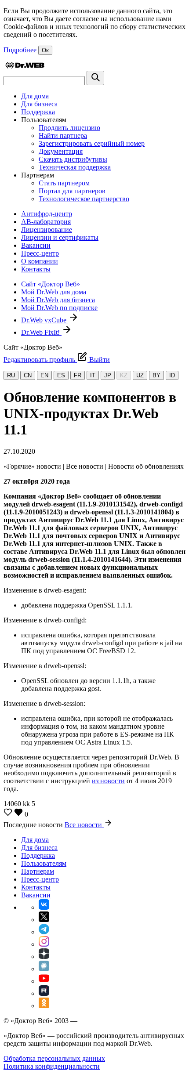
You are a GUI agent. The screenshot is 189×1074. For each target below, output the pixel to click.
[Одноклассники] (44, 1005)
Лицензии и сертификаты (59, 237)
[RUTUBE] (44, 993)
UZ (140, 375)
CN (28, 375)
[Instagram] (44, 944)
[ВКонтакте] (44, 907)
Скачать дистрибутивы (73, 159)
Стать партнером (64, 183)
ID (172, 375)
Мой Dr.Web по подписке (59, 307)
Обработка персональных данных (54, 1058)
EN (44, 375)
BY (156, 375)
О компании (39, 261)
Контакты (36, 269)
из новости (108, 781)
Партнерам (37, 871)
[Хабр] (44, 969)
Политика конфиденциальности (52, 1066)
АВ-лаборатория (46, 221)
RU (11, 375)
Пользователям (43, 863)
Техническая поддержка (75, 167)
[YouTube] (44, 981)
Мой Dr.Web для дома (53, 292)
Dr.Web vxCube (44, 320)
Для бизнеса (39, 104)
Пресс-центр (40, 253)
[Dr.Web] (25, 66)
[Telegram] (44, 932)
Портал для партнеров (72, 191)
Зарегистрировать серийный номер (92, 143)
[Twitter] (44, 919)
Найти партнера (63, 135)
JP (107, 375)
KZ (123, 375)
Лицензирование (46, 229)
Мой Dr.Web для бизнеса (58, 300)
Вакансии (36, 245)
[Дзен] (44, 956)
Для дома (35, 96)
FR (77, 375)
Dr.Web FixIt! (41, 332)
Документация (61, 151)
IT (92, 375)
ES (61, 375)
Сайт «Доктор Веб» (50, 284)
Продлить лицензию (69, 127)
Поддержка (38, 112)
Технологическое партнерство (84, 199)
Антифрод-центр (46, 213)
